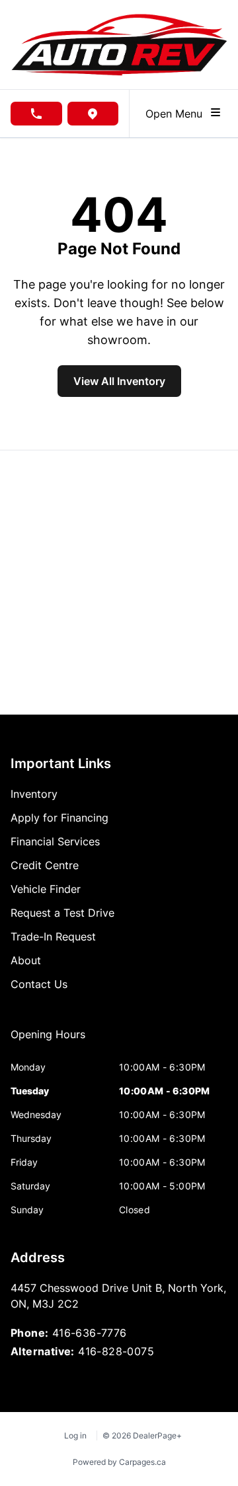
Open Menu (177, 113)
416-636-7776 (89, 1332)
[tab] (48, 1040)
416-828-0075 (116, 1351)
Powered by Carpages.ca (119, 1462)
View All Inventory (119, 381)
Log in (75, 1435)
